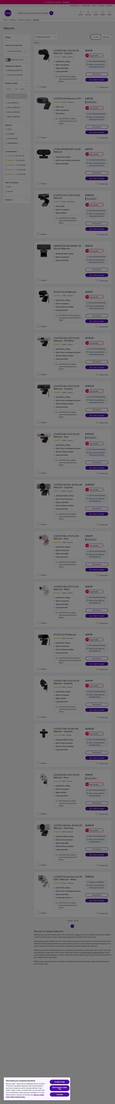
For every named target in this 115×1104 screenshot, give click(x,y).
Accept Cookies (59, 1082)
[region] (37, 1088)
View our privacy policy (17, 1097)
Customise (59, 1094)
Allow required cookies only (59, 1088)
